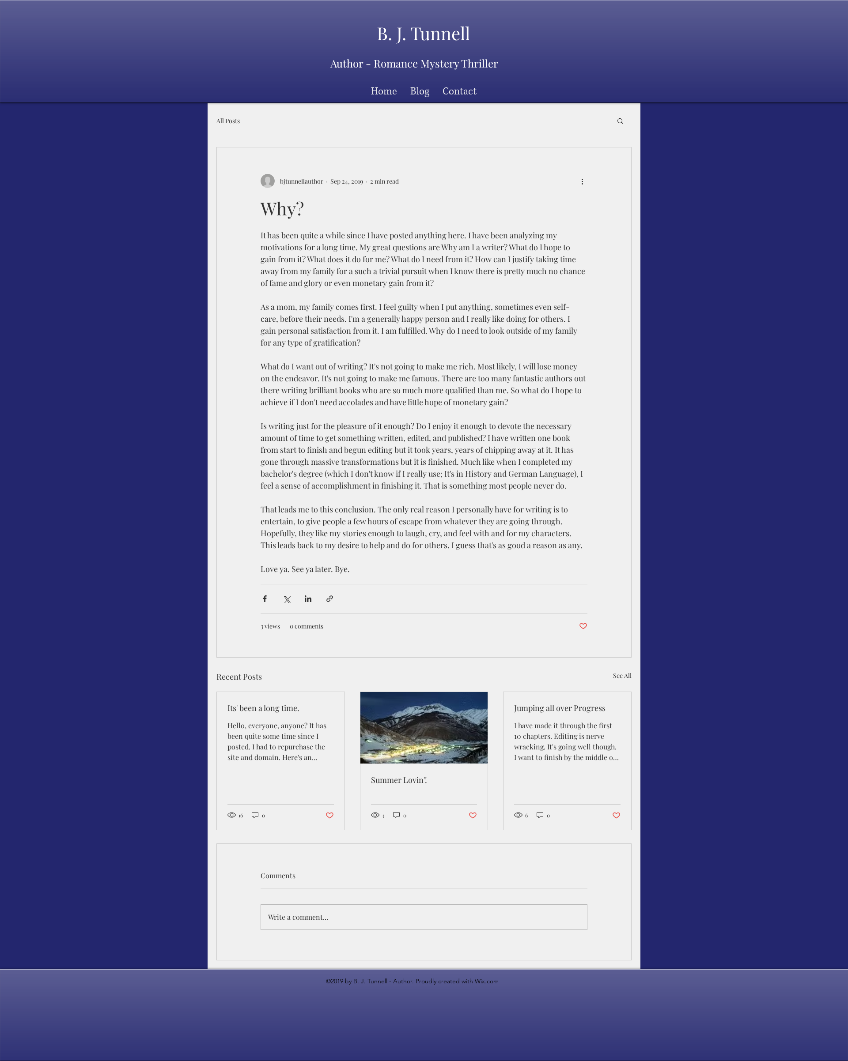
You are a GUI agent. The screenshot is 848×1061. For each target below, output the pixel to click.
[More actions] (582, 181)
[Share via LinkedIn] (308, 598)
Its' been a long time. (263, 708)
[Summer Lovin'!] (424, 728)
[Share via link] (330, 598)
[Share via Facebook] (265, 598)
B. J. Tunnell (423, 33)
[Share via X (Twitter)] (286, 598)
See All (622, 675)
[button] (620, 120)
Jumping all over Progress (560, 708)
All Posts (228, 121)
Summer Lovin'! (399, 780)
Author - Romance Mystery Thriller (414, 63)
